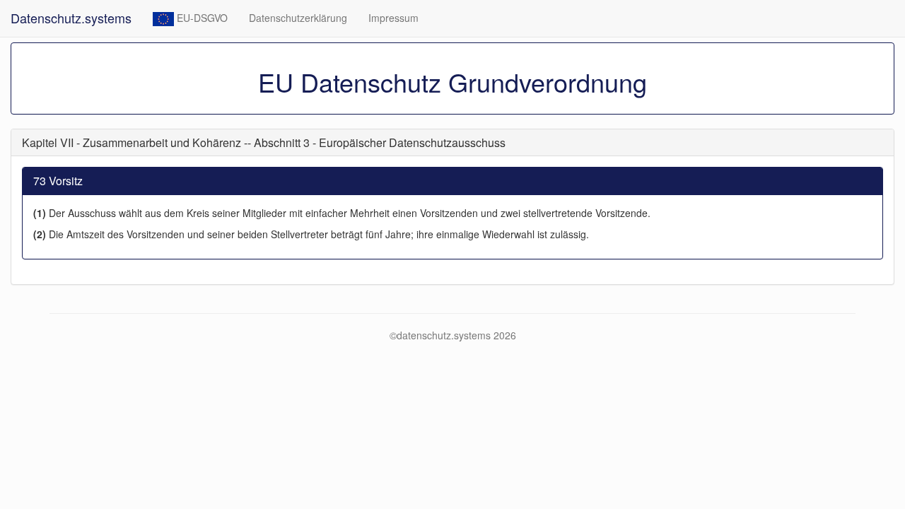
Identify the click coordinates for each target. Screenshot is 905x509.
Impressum (393, 18)
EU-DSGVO (201, 18)
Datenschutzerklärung (298, 18)
